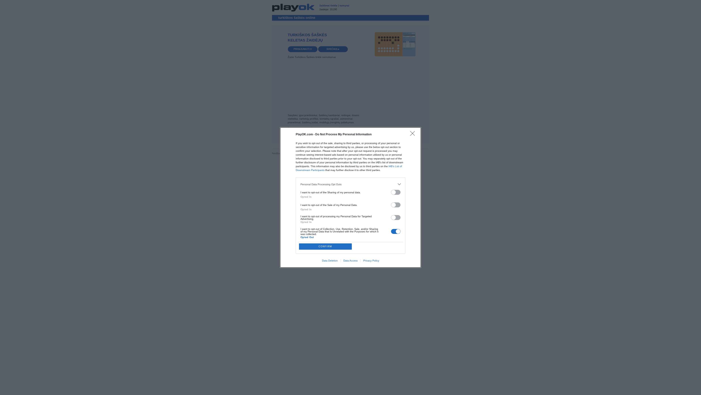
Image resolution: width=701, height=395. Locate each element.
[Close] (413, 134)
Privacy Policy (371, 260)
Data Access (350, 260)
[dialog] (350, 197)
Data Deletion (330, 260)
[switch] (396, 192)
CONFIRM (325, 246)
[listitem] (350, 184)
